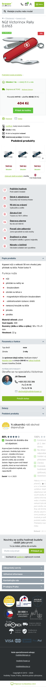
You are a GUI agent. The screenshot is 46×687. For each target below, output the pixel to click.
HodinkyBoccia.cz (23, 666)
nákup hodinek (34, 361)
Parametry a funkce (11, 341)
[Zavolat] (22, 4)
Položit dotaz (23, 398)
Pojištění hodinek (18, 189)
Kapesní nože (21, 18)
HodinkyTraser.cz (23, 661)
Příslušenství (9, 18)
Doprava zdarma (18, 221)
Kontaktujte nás (11, 580)
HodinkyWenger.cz (23, 655)
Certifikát (9, 126)
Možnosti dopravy (27, 89)
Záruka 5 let (16, 213)
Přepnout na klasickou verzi (25, 684)
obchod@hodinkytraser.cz (30, 391)
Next (43, 158)
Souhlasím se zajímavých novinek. (23, 557)
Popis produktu (9, 258)
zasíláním (20, 557)
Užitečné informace (12, 574)
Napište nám (7, 361)
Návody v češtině (18, 245)
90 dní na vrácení (18, 205)
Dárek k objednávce (19, 197)
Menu (41, 4)
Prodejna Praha (11, 587)
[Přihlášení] (30, 4)
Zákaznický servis (12, 568)
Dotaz (20, 119)
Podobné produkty (10, 413)
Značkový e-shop (18, 237)
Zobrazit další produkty (14, 176)
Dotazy (5, 408)
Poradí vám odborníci (20, 229)
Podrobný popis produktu (13, 75)
